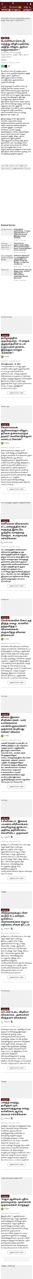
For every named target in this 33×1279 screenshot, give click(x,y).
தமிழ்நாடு (27, 7)
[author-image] (2, 356)
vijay (3, 165)
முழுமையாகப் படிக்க (16, 393)
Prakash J (7, 837)
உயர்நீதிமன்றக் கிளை (17, 168)
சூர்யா (12, 165)
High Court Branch (6, 168)
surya (17, 165)
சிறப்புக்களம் (13, 7)
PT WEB (6, 357)
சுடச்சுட (4, 7)
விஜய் (7, 165)
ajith (26, 165)
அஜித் (21, 165)
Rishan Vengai (8, 542)
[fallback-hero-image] (7, 232)
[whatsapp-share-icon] (2, 67)
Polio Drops (27, 168)
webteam (4, 60)
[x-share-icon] (5, 67)
